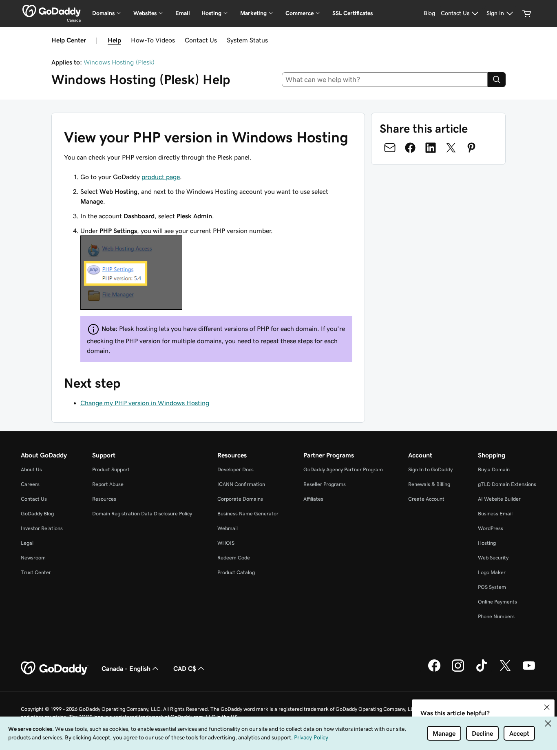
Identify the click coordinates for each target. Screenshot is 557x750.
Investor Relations (42, 528)
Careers (30, 484)
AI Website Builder (499, 498)
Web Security (493, 557)
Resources (104, 498)
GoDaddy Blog (37, 513)
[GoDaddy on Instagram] (458, 670)
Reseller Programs (324, 484)
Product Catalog (236, 572)
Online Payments (497, 601)
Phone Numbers (496, 616)
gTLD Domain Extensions (507, 484)
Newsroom (33, 557)
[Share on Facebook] (410, 147)
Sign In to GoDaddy (430, 469)
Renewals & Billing (429, 484)
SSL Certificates (352, 13)
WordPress (490, 528)
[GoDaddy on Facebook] (434, 670)
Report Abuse (108, 484)
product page (160, 176)
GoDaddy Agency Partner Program (343, 469)
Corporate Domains (240, 498)
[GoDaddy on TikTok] (481, 670)
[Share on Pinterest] (471, 147)
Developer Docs (235, 469)
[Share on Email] (390, 147)
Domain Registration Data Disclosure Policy (142, 513)
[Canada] (51, 11)
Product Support (111, 469)
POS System (492, 587)
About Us (31, 469)
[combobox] (384, 79)
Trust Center (36, 572)
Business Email (495, 513)
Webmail (227, 528)
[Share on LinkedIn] (430, 147)
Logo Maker (492, 572)
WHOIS (225, 543)
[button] (546, 707)
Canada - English (126, 668)
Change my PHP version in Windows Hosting (144, 402)
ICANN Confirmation (241, 484)
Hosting (487, 543)
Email (182, 13)
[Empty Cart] (527, 13)
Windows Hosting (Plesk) (119, 62)
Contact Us (201, 40)
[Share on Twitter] (451, 147)
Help (114, 40)
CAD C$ (184, 668)
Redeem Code (233, 557)
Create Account (426, 498)
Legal (27, 543)
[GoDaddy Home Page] (54, 668)
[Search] (497, 79)
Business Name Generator (247, 513)
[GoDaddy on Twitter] (505, 670)
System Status (247, 40)
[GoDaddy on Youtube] (529, 670)
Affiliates (313, 498)
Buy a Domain (494, 469)
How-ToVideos (153, 40)
